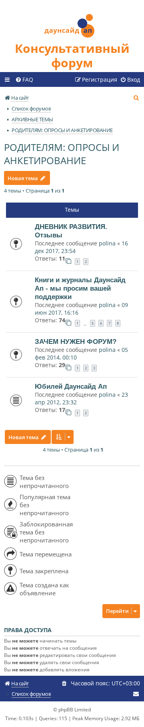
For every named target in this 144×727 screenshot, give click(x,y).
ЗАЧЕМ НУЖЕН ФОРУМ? (75, 341)
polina (107, 243)
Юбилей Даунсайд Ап (71, 386)
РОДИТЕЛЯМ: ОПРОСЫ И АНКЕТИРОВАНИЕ (61, 154)
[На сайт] (72, 20)
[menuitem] (24, 79)
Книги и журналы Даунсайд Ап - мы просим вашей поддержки (80, 288)
